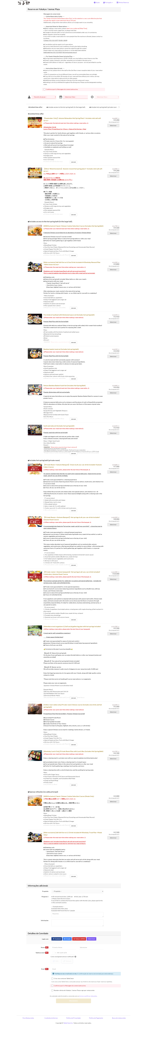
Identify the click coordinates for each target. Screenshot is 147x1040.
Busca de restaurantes (119, 1018)
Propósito (45, 891)
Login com (45, 939)
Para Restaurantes (28, 1018)
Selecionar (113, 125)
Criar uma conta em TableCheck (64, 978)
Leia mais (73, 162)
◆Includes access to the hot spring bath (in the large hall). (65, 107)
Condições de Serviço (51, 1018)
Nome (44, 947)
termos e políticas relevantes (88, 996)
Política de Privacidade (73, 1018)
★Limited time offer (35, 107)
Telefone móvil (42, 953)
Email (44, 969)
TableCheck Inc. (68, 1023)
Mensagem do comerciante (52, 14)
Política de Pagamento (96, 1018)
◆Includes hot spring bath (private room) (103, 107)
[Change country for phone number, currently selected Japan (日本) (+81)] (54, 953)
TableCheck (91, 939)
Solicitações (44, 920)
